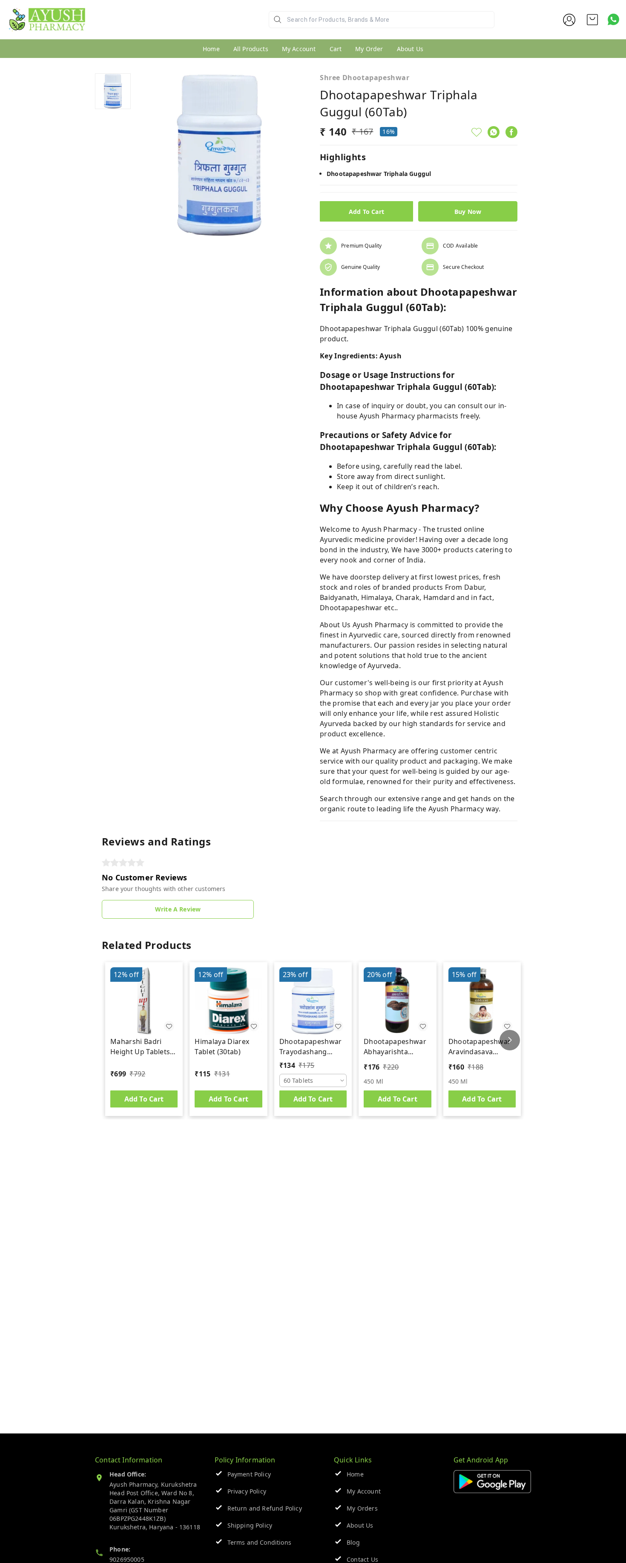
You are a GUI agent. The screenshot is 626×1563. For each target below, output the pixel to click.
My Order (369, 49)
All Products (250, 49)
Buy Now (467, 212)
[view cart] (592, 19)
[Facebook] (511, 132)
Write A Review (178, 909)
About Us (410, 49)
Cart (336, 49)
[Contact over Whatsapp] (613, 19)
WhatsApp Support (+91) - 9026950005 (148, 26)
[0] (592, 19)
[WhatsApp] (494, 132)
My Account (299, 49)
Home (211, 49)
